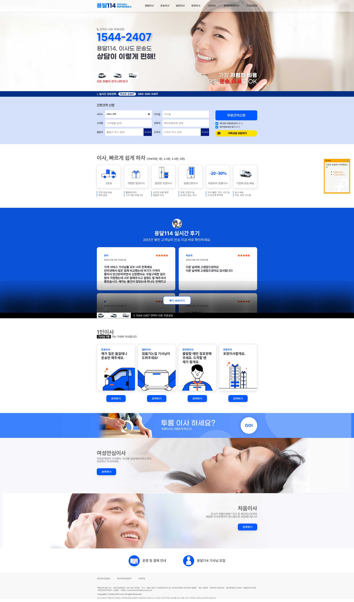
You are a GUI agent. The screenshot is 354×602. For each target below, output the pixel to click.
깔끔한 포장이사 (163, 183)
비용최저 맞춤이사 (218, 183)
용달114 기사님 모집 (211, 560)
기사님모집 (251, 5)
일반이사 (180, 5)
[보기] (240, 123)
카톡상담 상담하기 (237, 133)
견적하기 (116, 398)
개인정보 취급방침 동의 (228, 123)
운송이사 (164, 5)
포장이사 (195, 5)
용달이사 (149, 5)
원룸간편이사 (191, 183)
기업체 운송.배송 (245, 183)
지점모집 (141, 578)
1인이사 (212, 5)
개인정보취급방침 (103, 578)
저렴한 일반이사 (136, 183)
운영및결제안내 (231, 5)
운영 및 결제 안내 (154, 560)
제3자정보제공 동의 (227, 127)
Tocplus (328, 160)
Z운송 (109, 183)
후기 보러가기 (177, 300)
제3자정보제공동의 (124, 578)
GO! (249, 425)
